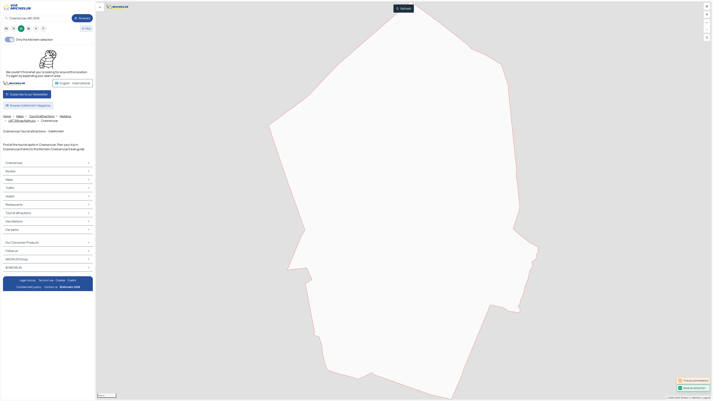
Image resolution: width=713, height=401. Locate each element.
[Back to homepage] (18, 7)
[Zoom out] (707, 29)
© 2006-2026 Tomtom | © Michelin (684, 397)
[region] (404, 200)
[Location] (707, 37)
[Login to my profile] (707, 6)
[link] (693, 380)
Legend (706, 397)
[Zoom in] (707, 22)
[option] (6, 28)
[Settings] (707, 14)
